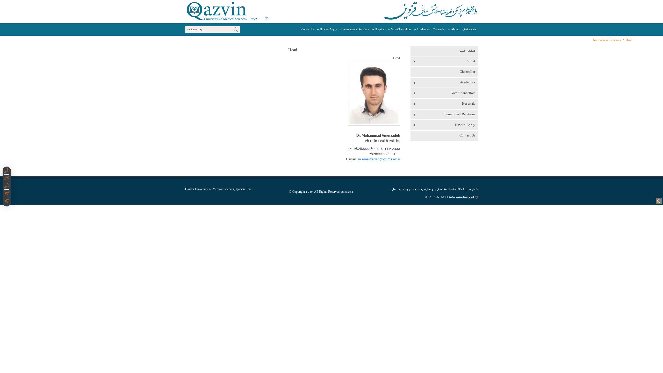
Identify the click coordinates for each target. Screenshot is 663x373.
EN (266, 18)
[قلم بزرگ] (6, 194)
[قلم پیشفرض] (6, 201)
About (455, 29)
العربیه (255, 18)
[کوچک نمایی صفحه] (6, 179)
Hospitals (380, 29)
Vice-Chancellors (401, 29)
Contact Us (307, 29)
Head (629, 40)
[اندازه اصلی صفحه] (6, 186)
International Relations (355, 29)
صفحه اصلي (469, 29)
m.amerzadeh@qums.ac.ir (378, 159)
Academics (423, 29)
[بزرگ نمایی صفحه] (6, 171)
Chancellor (439, 29)
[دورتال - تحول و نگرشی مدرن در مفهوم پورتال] (658, 200)
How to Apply (328, 29)
